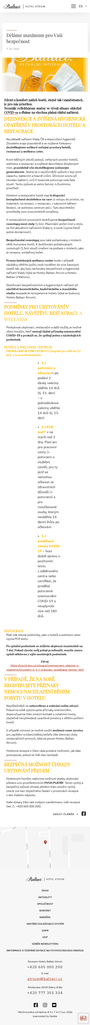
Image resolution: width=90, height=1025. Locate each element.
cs (81, 6)
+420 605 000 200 (45, 967)
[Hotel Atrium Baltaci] (24, 6)
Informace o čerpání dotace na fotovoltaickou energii (45, 950)
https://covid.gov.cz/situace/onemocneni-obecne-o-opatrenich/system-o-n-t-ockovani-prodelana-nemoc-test (45, 667)
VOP (45, 937)
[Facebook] (36, 1005)
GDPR (45, 930)
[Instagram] (45, 1005)
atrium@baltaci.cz (45, 979)
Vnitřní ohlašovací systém (45, 923)
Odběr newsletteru (45, 943)
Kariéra (45, 917)
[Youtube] (54, 1005)
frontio (53, 1016)
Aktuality (45, 897)
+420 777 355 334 (45, 992)
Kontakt (45, 910)
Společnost (45, 903)
